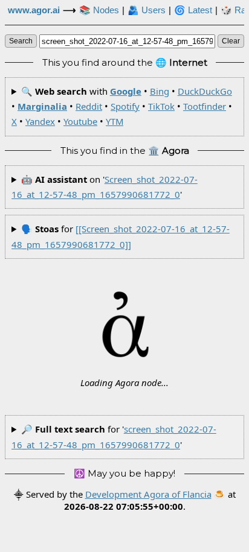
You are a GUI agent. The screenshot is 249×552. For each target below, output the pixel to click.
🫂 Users (147, 10)
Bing (159, 91)
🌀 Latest (193, 10)
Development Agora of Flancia (148, 494)
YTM (114, 121)
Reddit (89, 106)
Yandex (40, 121)
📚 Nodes (99, 10)
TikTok (161, 106)
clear (231, 41)
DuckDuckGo (205, 91)
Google (125, 91)
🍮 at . (150, 500)
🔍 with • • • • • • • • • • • (121, 106)
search (21, 41)
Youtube (80, 121)
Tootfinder (204, 106)
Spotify (125, 106)
